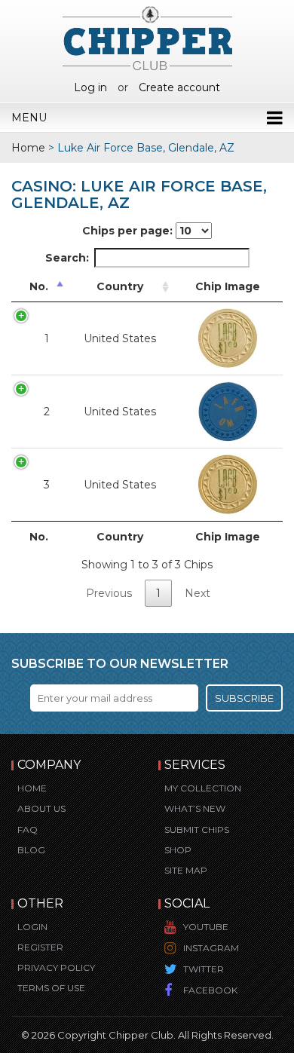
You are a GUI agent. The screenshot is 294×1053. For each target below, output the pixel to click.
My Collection (202, 788)
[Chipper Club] (147, 37)
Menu (29, 117)
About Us (41, 808)
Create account (179, 87)
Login (32, 926)
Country (119, 286)
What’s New (194, 808)
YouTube (205, 926)
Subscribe (244, 698)
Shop (177, 850)
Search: (67, 258)
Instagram (211, 948)
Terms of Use (51, 987)
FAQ (27, 829)
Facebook (210, 990)
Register (40, 947)
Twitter (203, 969)
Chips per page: (129, 230)
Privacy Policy (56, 967)
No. (38, 286)
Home (28, 148)
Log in (90, 87)
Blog (31, 850)
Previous (109, 593)
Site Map (185, 870)
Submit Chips (196, 829)
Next (197, 593)
